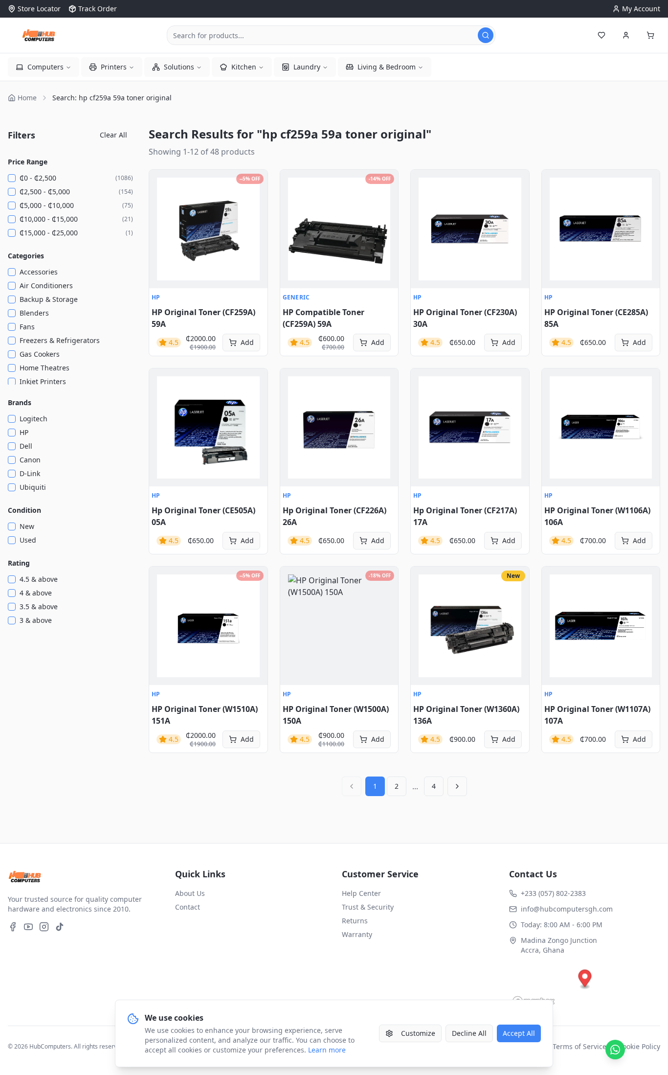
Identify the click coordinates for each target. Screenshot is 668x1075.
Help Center (361, 893)
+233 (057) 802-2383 (553, 893)
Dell (26, 446)
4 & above (36, 592)
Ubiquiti (33, 487)
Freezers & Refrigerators (60, 340)
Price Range (27, 161)
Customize (418, 1033)
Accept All (519, 1033)
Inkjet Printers (43, 381)
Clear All (113, 134)
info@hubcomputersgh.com (567, 909)
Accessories (39, 271)
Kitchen (243, 66)
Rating (19, 563)
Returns (355, 920)
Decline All (469, 1033)
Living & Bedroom (386, 66)
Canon (30, 459)
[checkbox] (12, 178)
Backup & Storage (49, 299)
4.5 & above (39, 579)
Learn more (327, 1049)
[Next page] (457, 786)
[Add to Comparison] (162, 225)
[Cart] (650, 35)
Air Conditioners (46, 285)
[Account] (626, 35)
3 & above (36, 620)
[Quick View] (162, 182)
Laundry (306, 66)
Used (28, 540)
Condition (24, 510)
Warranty (357, 934)
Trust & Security (368, 907)
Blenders (34, 313)
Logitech (33, 418)
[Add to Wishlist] (162, 204)
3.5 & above (39, 606)
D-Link (30, 473)
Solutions (179, 66)
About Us (190, 893)
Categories (26, 255)
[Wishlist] (601, 35)
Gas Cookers (40, 354)
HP (24, 432)
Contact (187, 907)
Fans (27, 326)
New (27, 526)
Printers (114, 66)
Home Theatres (44, 367)
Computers (45, 66)
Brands (19, 402)
